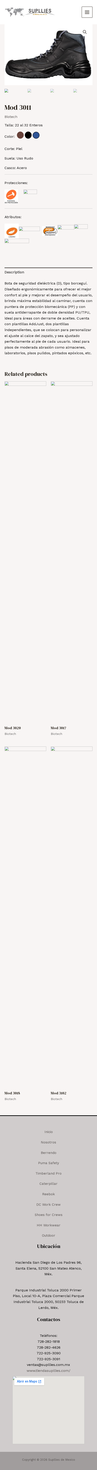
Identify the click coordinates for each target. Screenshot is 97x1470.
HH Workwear (48, 1225)
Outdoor (48, 1235)
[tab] (48, 272)
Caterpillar (48, 1184)
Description (14, 272)
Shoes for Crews (48, 1215)
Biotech (11, 117)
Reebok (48, 1194)
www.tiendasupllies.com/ (48, 1370)
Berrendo (48, 1153)
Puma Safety (48, 1163)
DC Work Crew (48, 1205)
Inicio (48, 1132)
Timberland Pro (48, 1173)
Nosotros (48, 1142)
